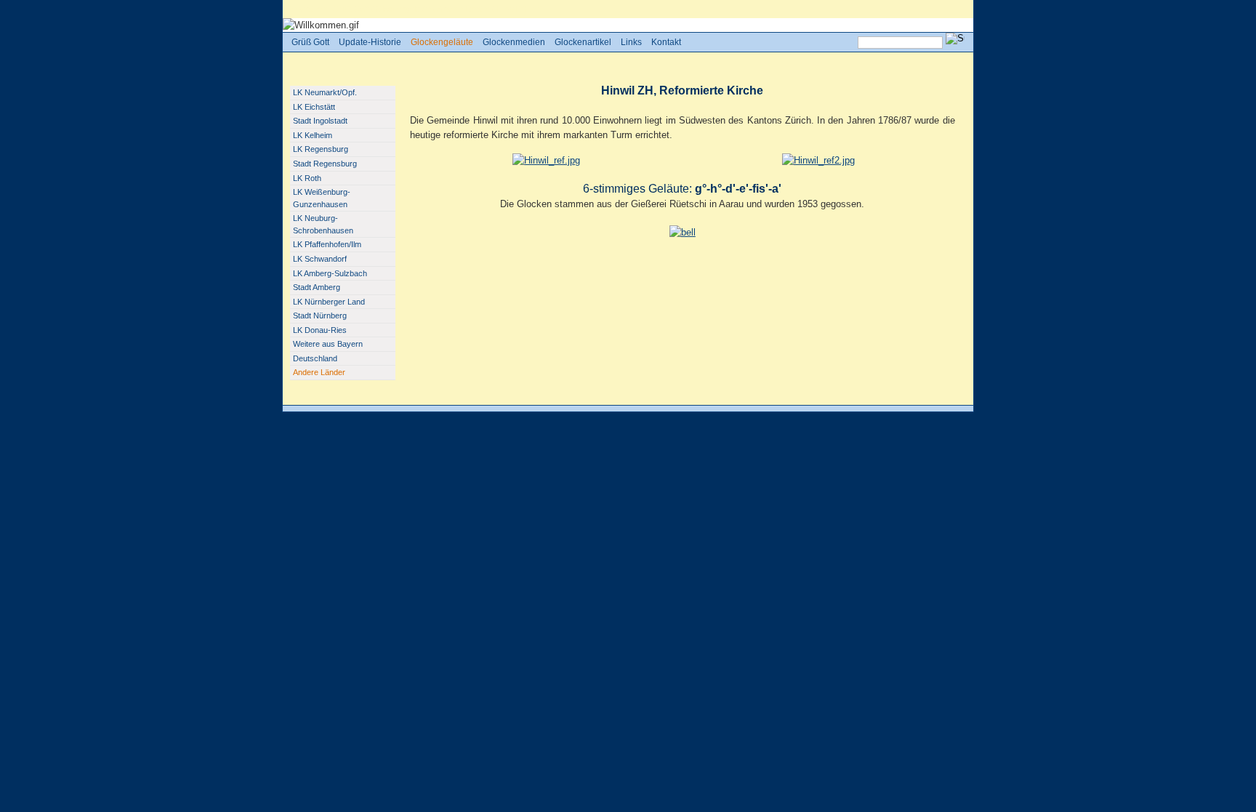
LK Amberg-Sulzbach (330, 273)
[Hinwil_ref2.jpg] (818, 160)
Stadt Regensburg (325, 163)
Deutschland (315, 358)
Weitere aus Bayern (328, 343)
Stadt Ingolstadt (320, 120)
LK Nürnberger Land (329, 301)
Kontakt (666, 42)
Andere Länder (464, 8)
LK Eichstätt (314, 106)
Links (631, 42)
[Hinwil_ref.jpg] (546, 160)
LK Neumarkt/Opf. (325, 92)
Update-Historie (370, 42)
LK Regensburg (320, 149)
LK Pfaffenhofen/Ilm (327, 244)
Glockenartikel (583, 42)
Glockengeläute (403, 8)
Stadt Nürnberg (320, 315)
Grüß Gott (351, 8)
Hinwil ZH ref (519, 8)
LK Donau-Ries (320, 330)
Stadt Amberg (316, 287)
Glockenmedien (514, 42)
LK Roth (307, 178)
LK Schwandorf (320, 258)
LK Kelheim (312, 135)
